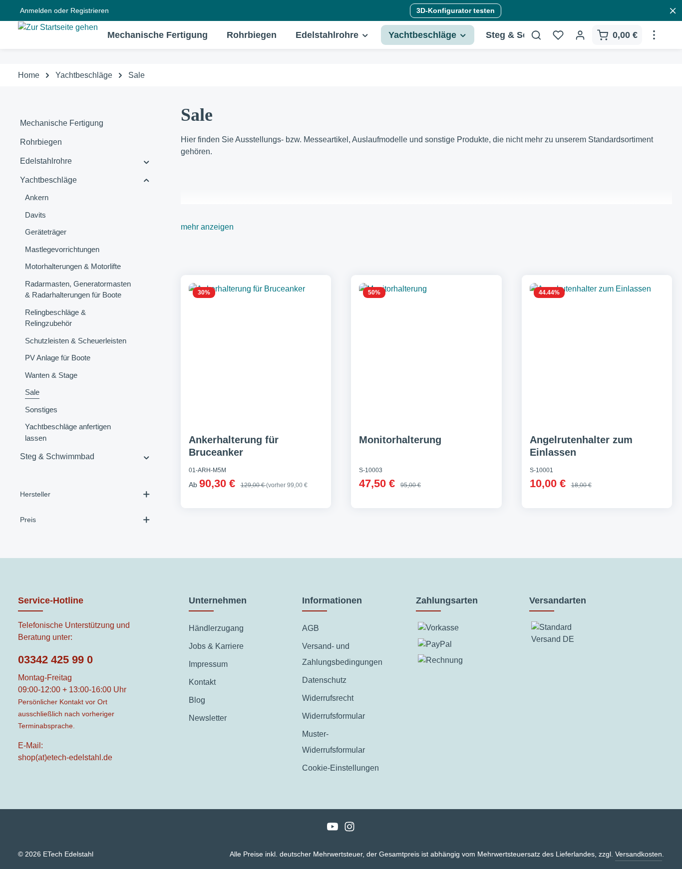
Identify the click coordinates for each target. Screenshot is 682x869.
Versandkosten (638, 854)
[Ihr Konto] (580, 35)
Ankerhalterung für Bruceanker (234, 446)
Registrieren (89, 10)
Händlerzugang (216, 628)
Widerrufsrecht (327, 698)
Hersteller (35, 494)
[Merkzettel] (558, 35)
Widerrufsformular (333, 716)
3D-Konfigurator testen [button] (455, 10)
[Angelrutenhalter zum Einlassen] (597, 350)
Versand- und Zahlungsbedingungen (342, 654)
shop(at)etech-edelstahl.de (65, 757)
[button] (146, 161)
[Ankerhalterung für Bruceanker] (256, 350)
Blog (197, 700)
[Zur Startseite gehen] (58, 37)
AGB (310, 628)
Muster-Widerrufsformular (333, 742)
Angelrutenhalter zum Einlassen (581, 446)
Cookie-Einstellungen (340, 768)
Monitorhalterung (400, 439)
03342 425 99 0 (55, 659)
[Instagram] (349, 830)
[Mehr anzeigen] (654, 35)
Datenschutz (324, 680)
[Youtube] (333, 830)
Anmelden (36, 10)
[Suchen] (536, 35)
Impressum (208, 664)
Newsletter (208, 718)
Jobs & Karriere (216, 646)
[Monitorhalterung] (426, 350)
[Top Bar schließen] (673, 10)
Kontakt (202, 682)
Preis (28, 520)
